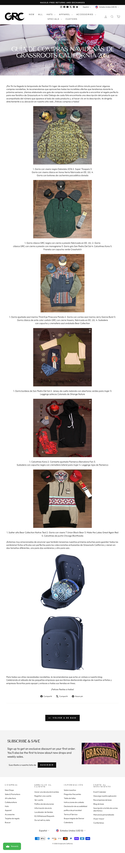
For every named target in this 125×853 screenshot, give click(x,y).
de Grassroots (31, 95)
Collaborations (11, 802)
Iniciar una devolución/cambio (46, 792)
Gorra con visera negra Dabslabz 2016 (53, 169)
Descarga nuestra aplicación (104, 796)
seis (67, 548)
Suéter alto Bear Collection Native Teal (27, 532)
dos (41, 548)
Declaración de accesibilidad (75, 806)
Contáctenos (98, 823)
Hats (50, 14)
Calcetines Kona (102, 246)
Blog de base (98, 804)
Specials (54, 19)
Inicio (58, 39)
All (40, 14)
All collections (10, 798)
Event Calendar (99, 792)
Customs (71, 19)
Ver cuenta (38, 800)
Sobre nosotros (70, 790)
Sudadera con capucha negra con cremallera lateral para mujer (48, 464)
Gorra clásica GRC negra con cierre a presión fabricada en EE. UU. (59, 243)
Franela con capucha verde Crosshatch (62, 249)
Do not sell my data (42, 820)
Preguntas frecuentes (72, 794)
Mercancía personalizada (103, 814)
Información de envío (43, 808)
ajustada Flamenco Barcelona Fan (76, 461)
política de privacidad (73, 810)
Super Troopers (82, 169)
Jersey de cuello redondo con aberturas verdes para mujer (81, 391)
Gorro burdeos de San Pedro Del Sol (32, 391)
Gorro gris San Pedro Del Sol (77, 246)
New (32, 14)
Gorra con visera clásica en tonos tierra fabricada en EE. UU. (61, 172)
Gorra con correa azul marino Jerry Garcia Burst (90, 317)
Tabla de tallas (70, 798)
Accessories (85, 14)
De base (65, 39)
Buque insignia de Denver (74, 818)
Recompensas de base (102, 800)
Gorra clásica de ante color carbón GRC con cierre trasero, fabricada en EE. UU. (56, 320)
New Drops (9, 790)
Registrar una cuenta (42, 796)
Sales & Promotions (12, 794)
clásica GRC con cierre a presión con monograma (37, 246)
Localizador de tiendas (43, 812)
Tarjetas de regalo (12, 818)
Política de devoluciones (44, 804)
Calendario (68, 822)
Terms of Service (70, 814)
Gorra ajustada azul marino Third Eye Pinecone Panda (37, 317)
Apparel (65, 14)
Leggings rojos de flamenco (95, 464)
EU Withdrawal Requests (44, 816)
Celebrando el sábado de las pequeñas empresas (30, 680)
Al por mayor (98, 819)
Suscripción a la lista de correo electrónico (105, 809)
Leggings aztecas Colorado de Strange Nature (62, 394)
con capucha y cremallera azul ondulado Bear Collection (62, 323)
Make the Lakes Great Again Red (102, 532)
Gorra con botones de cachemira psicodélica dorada (62, 175)
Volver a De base (64, 718)
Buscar (8, 822)
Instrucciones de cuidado (74, 802)
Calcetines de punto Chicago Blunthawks (63, 535)
